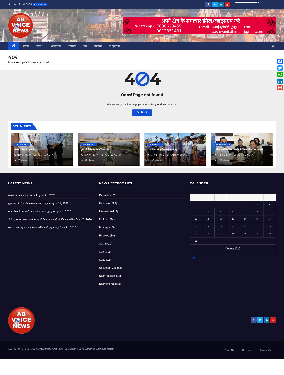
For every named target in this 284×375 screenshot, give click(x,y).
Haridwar (104, 203)
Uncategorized (22, 144)
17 (196, 226)
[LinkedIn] (280, 81)
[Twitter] (280, 68)
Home (11, 62)
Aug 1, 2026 (157, 155)
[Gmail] (280, 87)
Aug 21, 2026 (24, 155)
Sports (103, 251)
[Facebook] (280, 61)
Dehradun (105, 195)
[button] (273, 46)
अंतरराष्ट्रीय (56, 46)
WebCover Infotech (105, 349)
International (106, 211)
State (102, 259)
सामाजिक (72, 46)
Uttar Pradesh (107, 275)
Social (103, 243)
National (104, 219)
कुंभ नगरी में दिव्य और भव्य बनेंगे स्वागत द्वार (95, 149)
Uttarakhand (106, 283)
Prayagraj (105, 227)
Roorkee (104, 235)
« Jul (192, 257)
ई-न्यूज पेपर (114, 46)
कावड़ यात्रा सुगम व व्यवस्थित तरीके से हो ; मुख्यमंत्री (33, 227)
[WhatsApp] (280, 74)
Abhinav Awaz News (53, 349)
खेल (85, 46)
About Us (229, 350)
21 (245, 226)
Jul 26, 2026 (224, 155)
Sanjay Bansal (46, 155)
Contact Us (265, 350)
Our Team (247, 350)
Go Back (142, 112)
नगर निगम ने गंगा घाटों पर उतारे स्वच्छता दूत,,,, (163, 149)
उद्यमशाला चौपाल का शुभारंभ (24, 149)
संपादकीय (98, 46)
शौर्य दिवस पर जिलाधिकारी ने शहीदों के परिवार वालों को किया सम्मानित (238, 149)
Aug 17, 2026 (91, 155)
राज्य (38, 46)
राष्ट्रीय (26, 46)
